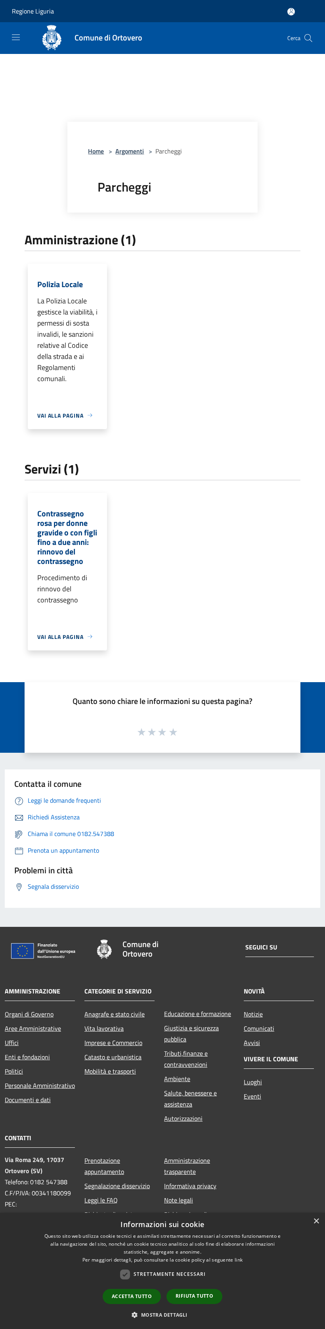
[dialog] (162, 1271)
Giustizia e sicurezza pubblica (191, 1033)
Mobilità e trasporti (110, 1071)
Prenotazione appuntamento (104, 1166)
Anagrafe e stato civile (114, 1014)
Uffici (12, 1042)
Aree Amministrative (33, 1028)
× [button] (316, 1221)
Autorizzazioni (183, 1118)
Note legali (178, 1200)
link (239, 1259)
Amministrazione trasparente (187, 1166)
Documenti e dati (28, 1100)
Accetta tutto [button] (132, 1296)
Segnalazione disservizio (117, 1186)
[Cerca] (308, 38)
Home (96, 151)
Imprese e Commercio (113, 1042)
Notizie (253, 1014)
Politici (14, 1071)
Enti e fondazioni (27, 1057)
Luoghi (253, 1082)
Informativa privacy (190, 1186)
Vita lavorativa (104, 1028)
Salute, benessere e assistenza (190, 1098)
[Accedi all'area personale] (291, 12)
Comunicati (259, 1028)
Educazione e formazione (197, 1013)
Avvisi (252, 1042)
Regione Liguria (33, 11)
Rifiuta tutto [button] (194, 1296)
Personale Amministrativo (40, 1085)
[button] (162, 1314)
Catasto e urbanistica (112, 1057)
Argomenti (129, 151)
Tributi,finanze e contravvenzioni (186, 1059)
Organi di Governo (29, 1014)
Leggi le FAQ (101, 1200)
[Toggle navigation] (16, 37)
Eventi (252, 1096)
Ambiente (177, 1079)
